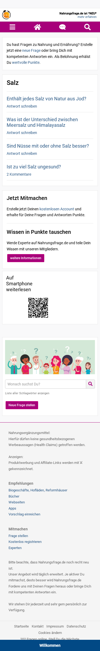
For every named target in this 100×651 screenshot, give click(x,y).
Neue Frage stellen (22, 405)
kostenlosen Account (56, 209)
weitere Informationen (25, 258)
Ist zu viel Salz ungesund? (34, 166)
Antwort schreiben (22, 106)
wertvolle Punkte (25, 62)
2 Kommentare (19, 174)
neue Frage (31, 50)
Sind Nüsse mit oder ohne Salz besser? (48, 146)
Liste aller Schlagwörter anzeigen (27, 393)
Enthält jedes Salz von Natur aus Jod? (46, 98)
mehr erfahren (87, 17)
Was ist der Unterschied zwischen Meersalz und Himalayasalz (42, 122)
